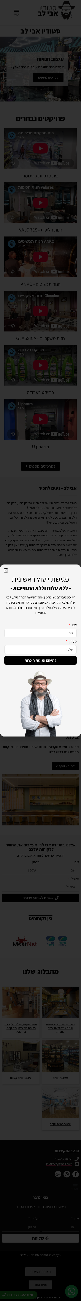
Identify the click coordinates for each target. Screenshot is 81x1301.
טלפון (72, 641)
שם (74, 625)
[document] (40, 650)
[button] (6, 570)
